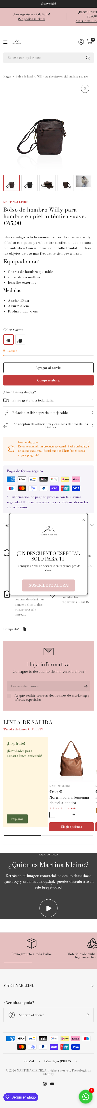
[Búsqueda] (88, 57)
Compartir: (11, 629)
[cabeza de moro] (59, 815)
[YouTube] (52, 1083)
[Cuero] (52, 815)
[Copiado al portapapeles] (24, 629)
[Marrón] (8, 339)
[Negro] (20, 339)
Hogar (7, 76)
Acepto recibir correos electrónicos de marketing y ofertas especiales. (52, 698)
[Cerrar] (88, 441)
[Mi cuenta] (81, 42)
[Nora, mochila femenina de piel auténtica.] (71, 759)
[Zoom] (85, 89)
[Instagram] (44, 1083)
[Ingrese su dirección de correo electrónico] (85, 686)
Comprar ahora (48, 380)
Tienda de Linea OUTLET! (23, 729)
